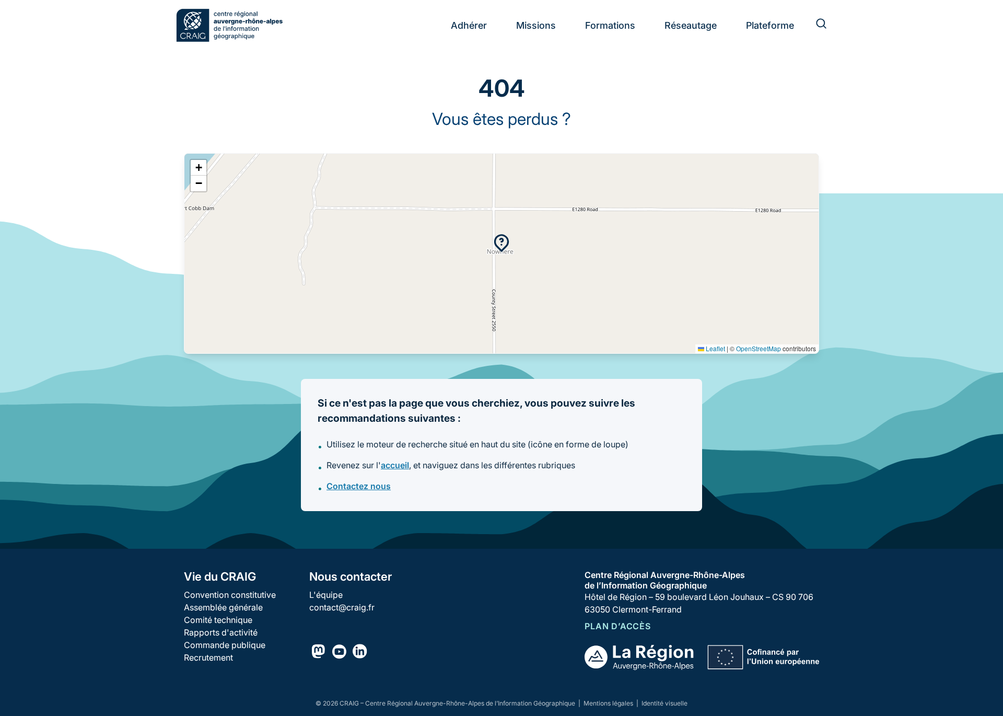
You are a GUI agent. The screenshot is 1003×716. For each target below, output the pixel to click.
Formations (610, 25)
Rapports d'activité (221, 632)
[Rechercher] (814, 25)
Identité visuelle (664, 703)
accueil (395, 465)
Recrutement (208, 657)
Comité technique (218, 620)
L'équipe (326, 595)
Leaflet (714, 348)
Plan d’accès (618, 626)
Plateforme (770, 25)
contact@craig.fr (342, 607)
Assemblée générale (223, 607)
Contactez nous (358, 486)
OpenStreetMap (758, 348)
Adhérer (469, 25)
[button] (501, 243)
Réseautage (690, 25)
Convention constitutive (230, 595)
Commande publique (224, 645)
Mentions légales (609, 703)
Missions (536, 25)
